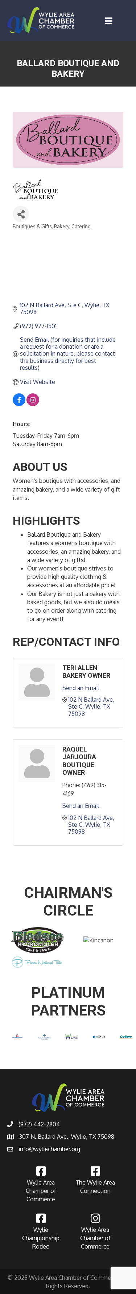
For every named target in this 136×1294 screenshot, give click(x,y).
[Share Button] (21, 214)
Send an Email (80, 688)
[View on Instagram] (32, 404)
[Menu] (109, 21)
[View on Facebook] (19, 404)
